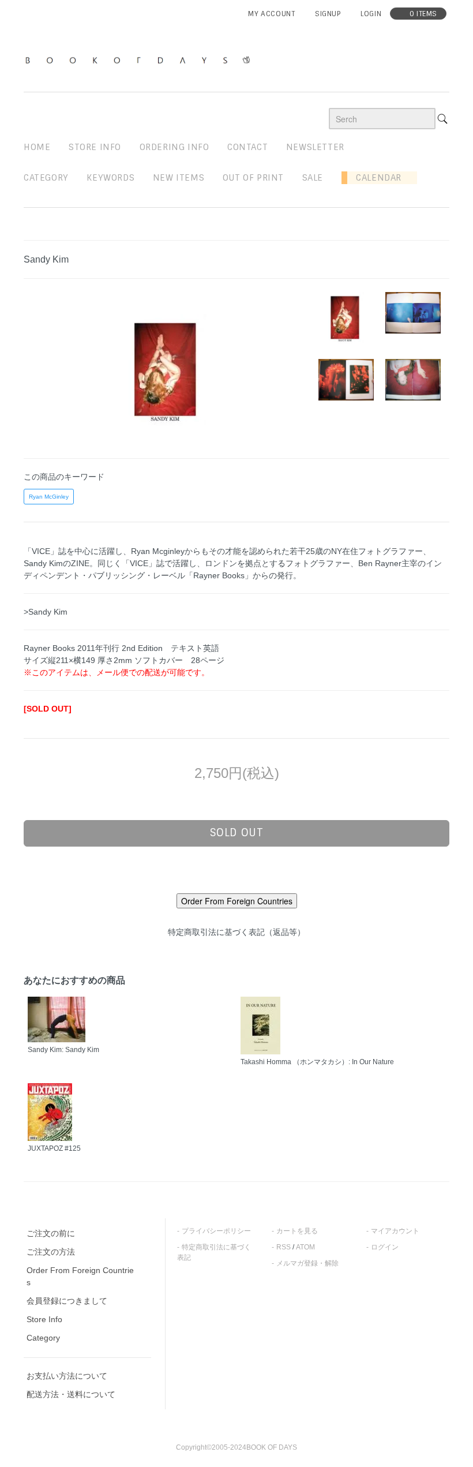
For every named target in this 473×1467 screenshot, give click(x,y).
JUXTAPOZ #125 (54, 1148)
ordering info (174, 147)
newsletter (315, 147)
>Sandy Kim (45, 611)
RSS (283, 1247)
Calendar (374, 178)
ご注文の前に (51, 1233)
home (37, 147)
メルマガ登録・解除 (307, 1263)
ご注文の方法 (51, 1251)
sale (312, 178)
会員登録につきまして (67, 1300)
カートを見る (297, 1231)
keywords (110, 178)
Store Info (44, 1319)
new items (178, 178)
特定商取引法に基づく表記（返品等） (236, 932)
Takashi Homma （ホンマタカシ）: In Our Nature (317, 1062)
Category (46, 178)
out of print (253, 178)
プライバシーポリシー (216, 1231)
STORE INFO (95, 147)
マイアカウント (395, 1231)
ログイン (385, 1247)
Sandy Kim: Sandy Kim (63, 1050)
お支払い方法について (67, 1375)
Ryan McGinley (49, 496)
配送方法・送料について (71, 1394)
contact (247, 147)
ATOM (305, 1247)
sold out (237, 833)
